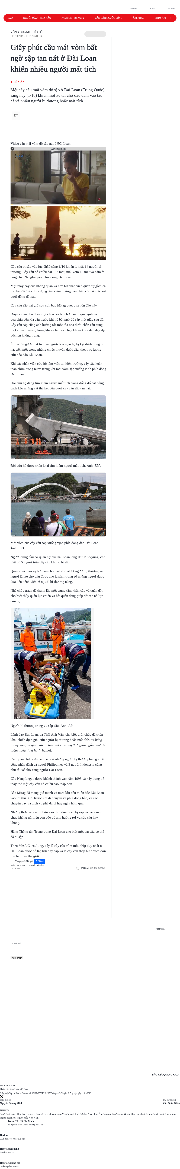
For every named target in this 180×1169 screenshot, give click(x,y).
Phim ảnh (161, 18)
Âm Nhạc (88, 1114)
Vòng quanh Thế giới (27, 32)
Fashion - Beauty (73, 18)
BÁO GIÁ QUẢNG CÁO (165, 1074)
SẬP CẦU (93, 868)
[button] (95, 34)
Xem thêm (17, 958)
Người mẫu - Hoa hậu (37, 18)
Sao (10, 18)
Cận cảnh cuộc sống (108, 18)
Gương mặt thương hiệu (159, 1114)
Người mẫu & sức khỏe (124, 1114)
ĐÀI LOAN (85, 868)
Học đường (141, 1114)
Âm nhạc (138, 18)
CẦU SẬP (101, 868)
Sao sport (107, 1114)
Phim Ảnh (98, 1114)
